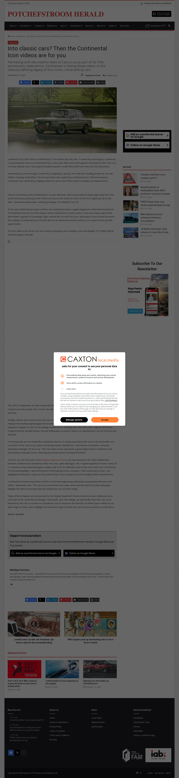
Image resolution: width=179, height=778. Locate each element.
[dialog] (89, 389)
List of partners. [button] (111, 400)
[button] (89, 389)
